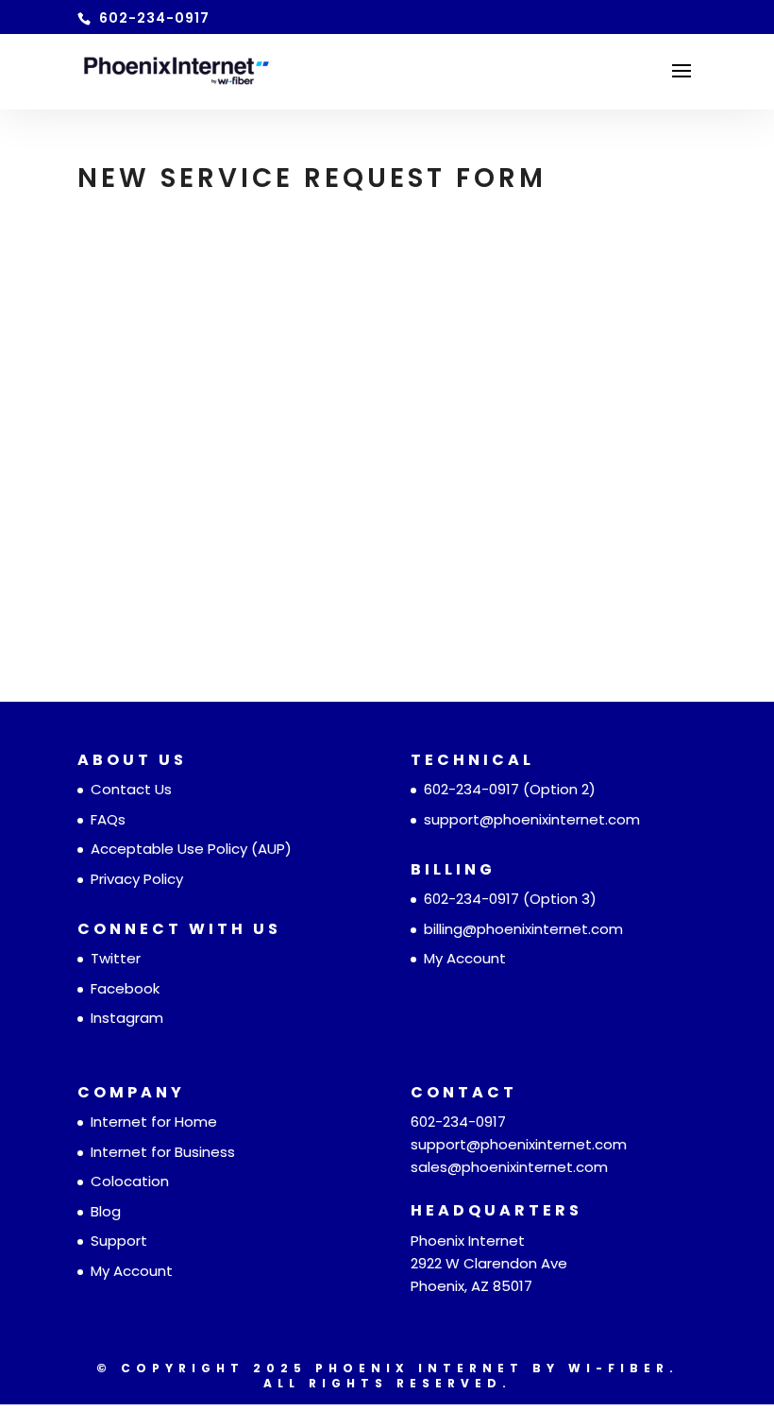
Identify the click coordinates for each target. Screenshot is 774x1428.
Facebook (125, 988)
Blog (106, 1211)
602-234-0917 (471, 789)
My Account (465, 958)
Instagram (127, 1018)
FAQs (108, 819)
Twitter (116, 958)
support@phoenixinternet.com (532, 819)
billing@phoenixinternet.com (523, 929)
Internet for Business (163, 1152)
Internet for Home (154, 1121)
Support (119, 1240)
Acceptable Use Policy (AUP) (191, 848)
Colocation (130, 1181)
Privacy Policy (137, 879)
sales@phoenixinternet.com (509, 1167)
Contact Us (131, 789)
